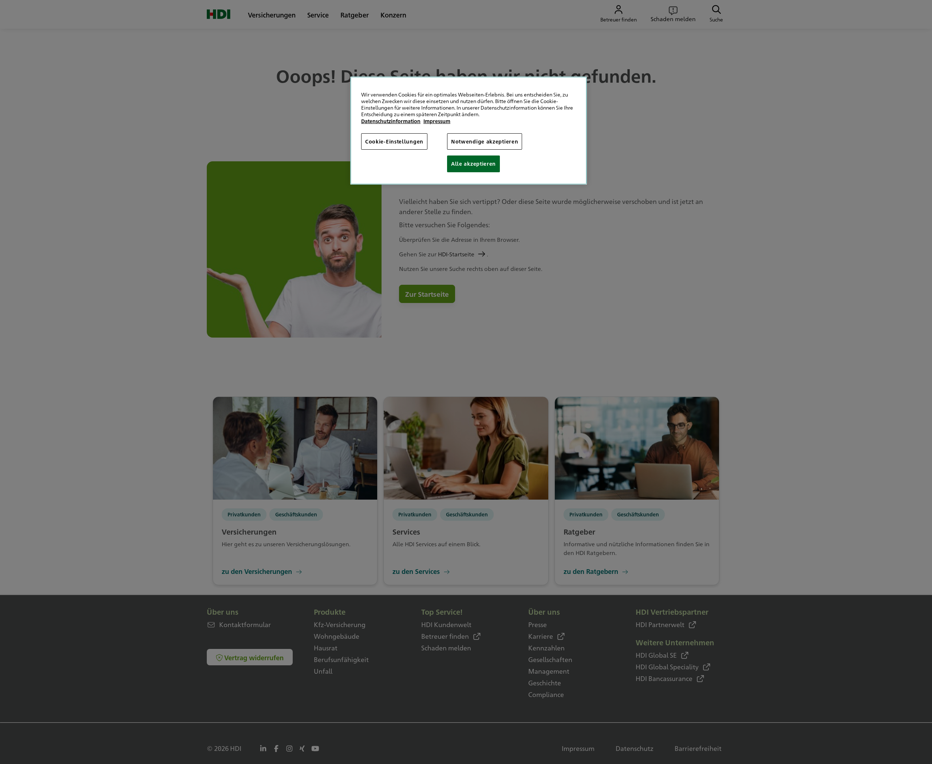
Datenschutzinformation (390, 121)
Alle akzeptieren (473, 163)
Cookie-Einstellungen (394, 141)
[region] (468, 130)
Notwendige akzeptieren (484, 141)
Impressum (436, 121)
